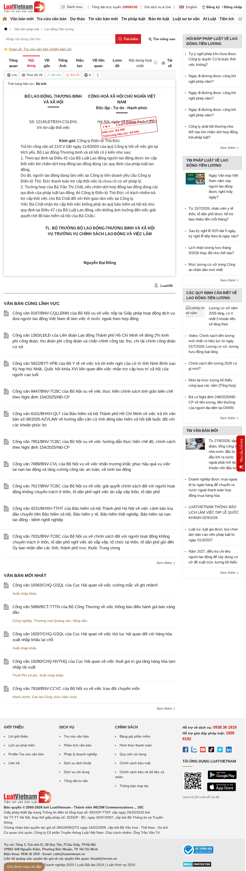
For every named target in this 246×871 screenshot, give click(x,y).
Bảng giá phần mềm (135, 736)
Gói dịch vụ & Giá (157, 7)
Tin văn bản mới (103, 19)
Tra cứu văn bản (52, 19)
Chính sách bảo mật (135, 763)
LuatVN (166, 286)
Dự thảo (77, 19)
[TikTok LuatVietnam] (211, 750)
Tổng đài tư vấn (76, 781)
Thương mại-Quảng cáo (52, 621)
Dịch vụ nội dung (76, 772)
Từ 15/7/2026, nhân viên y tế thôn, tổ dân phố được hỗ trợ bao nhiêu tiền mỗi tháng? (211, 213)
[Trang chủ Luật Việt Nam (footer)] (27, 802)
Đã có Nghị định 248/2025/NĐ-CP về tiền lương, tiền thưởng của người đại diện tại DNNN (212, 402)
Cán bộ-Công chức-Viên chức (54, 697)
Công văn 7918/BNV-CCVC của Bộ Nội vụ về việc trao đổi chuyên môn (76, 688)
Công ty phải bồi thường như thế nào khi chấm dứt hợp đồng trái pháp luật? (213, 131)
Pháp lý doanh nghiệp (80, 754)
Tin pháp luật (133, 19)
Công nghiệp (22, 621)
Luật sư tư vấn (186, 19)
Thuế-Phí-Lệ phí (24, 675)
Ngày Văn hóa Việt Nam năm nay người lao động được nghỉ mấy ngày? (223, 186)
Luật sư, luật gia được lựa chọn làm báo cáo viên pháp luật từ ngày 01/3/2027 (213, 534)
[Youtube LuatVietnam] (203, 750)
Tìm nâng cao (163, 39)
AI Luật (209, 19)
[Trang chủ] (5, 19)
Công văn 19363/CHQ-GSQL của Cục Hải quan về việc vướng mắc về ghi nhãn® (85, 585)
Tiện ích (227, 19)
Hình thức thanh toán (136, 745)
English (191, 7)
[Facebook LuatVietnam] (185, 750)
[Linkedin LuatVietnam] (229, 750)
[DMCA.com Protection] (197, 866)
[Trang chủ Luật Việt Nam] (24, 7)
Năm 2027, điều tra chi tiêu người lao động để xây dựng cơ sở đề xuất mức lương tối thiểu (213, 556)
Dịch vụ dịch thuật (77, 763)
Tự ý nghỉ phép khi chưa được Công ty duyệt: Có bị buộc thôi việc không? (212, 59)
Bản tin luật (158, 19)
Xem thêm (164, 563)
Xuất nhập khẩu (24, 593)
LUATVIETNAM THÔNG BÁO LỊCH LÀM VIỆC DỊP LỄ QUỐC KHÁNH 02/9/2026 (214, 512)
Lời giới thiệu (18, 736)
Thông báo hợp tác (134, 786)
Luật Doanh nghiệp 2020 (55, 865)
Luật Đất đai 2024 (90, 865)
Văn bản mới (21, 19)
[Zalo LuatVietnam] (194, 750)
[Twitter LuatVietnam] (220, 750)
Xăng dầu (80, 621)
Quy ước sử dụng (133, 754)
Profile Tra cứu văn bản (26, 754)
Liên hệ (14, 763)
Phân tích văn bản (78, 745)
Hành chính (21, 697)
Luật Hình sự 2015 (121, 865)
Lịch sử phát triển (21, 745)
